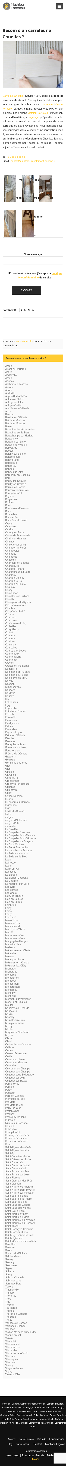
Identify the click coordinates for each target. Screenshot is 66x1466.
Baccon (9, 414)
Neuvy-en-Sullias (14, 1023)
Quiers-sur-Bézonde (16, 1123)
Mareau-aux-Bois (14, 935)
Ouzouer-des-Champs (17, 1071)
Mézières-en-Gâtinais (17, 962)
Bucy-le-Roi (11, 517)
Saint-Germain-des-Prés (18, 1180)
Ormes (9, 1050)
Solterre (9, 1271)
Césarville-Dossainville (17, 535)
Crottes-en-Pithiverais (17, 665)
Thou (8, 1298)
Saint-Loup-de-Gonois (17, 1204)
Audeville (10, 393)
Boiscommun (12, 456)
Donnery (10, 690)
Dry (7, 699)
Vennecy (10, 1329)
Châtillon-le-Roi (13, 581)
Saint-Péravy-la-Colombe (19, 1229)
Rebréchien (11, 1129)
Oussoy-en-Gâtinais (16, 1062)
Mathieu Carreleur (38, 113)
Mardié (9, 932)
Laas (8, 859)
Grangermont (12, 780)
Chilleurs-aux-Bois (15, 605)
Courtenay (11, 659)
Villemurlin (11, 1350)
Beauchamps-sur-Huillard (19, 435)
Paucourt (10, 1092)
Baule (8, 426)
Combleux (11, 617)
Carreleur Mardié (40, 1407)
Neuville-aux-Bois (15, 1020)
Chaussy (10, 587)
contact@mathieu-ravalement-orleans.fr (33, 161)
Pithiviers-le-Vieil (14, 1104)
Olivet (8, 1041)
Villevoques (11, 1359)
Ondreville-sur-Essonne (18, 1044)
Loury (8, 914)
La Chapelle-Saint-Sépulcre (20, 838)
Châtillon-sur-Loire (15, 584)
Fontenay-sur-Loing (16, 747)
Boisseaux (11, 462)
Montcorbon (12, 983)
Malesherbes (12, 923)
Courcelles (11, 647)
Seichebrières (13, 1256)
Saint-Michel (12, 1226)
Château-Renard (14, 568)
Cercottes (10, 526)
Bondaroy (10, 465)
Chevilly (9, 599)
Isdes (8, 814)
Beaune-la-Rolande (16, 444)
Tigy (7, 1301)
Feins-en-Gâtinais (15, 735)
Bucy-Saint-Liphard (16, 520)
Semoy (9, 1259)
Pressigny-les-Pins (15, 1117)
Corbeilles (10, 626)
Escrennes (11, 720)
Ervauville (10, 717)
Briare (8, 505)
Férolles (9, 738)
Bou (7, 478)
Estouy (9, 726)
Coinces (9, 614)
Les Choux (11, 892)
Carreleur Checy (28, 1403)
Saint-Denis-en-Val (15, 1168)
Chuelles (10, 608)
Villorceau (10, 1362)
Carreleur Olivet (7, 1414)
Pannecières (12, 1083)
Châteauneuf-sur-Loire (17, 571)
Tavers (9, 1286)
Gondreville (11, 777)
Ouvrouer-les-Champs (17, 1068)
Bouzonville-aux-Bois (17, 490)
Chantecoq (11, 556)
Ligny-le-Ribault (14, 896)
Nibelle (9, 1029)
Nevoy (8, 1026)
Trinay (8, 1320)
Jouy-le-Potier (13, 823)
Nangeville (11, 1011)
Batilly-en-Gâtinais (15, 420)
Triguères (10, 1316)
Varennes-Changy (15, 1326)
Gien (8, 768)
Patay (8, 1089)
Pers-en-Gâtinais (14, 1095)
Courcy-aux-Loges (15, 650)
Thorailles (10, 1295)
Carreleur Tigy (56, 1407)
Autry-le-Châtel (13, 405)
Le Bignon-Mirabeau (16, 877)
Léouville (10, 886)
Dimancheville (13, 687)
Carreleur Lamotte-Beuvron (50, 1403)
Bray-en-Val (11, 499)
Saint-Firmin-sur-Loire (17, 1174)
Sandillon (10, 1244)
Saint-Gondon (13, 1183)
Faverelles (11, 729)
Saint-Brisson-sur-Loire (18, 1159)
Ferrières (10, 741)
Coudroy (10, 638)
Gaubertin (10, 756)
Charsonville (12, 565)
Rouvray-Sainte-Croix (17, 1135)
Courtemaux (12, 653)
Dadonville (11, 668)
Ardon (8, 366)
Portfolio (41, 1439)
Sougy (8, 1274)
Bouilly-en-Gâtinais (15, 484)
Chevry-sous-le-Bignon (18, 602)
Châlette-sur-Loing (15, 544)
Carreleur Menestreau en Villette (38, 1418)
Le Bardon (11, 874)
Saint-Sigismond (14, 1238)
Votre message (33, 254)
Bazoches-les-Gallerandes (20, 429)
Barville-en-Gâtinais (16, 417)
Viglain (9, 1338)
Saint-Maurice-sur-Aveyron (20, 1220)
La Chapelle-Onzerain (17, 832)
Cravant (9, 662)
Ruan (8, 1144)
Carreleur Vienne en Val (49, 1411)
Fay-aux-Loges (13, 732)
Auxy (8, 411)
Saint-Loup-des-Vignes (18, 1207)
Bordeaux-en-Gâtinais (17, 475)
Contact (37, 1444)
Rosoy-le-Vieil (12, 1132)
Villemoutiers (12, 1347)
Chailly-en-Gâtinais (15, 538)
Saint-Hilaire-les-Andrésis (19, 1186)
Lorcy (8, 908)
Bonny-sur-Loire (14, 472)
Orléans (9, 1047)
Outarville (10, 1065)
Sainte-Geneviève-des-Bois (20, 1241)
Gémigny (10, 759)
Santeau (10, 1247)
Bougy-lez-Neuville (15, 481)
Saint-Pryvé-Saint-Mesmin (19, 1235)
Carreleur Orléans (13, 95)
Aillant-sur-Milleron (15, 369)
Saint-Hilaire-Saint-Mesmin (20, 1189)
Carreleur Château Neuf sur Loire (21, 1411)
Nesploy (9, 1017)
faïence (58, 104)
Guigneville (11, 790)
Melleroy (10, 947)
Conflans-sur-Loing (15, 623)
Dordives (10, 693)
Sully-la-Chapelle (14, 1277)
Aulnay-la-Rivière (14, 399)
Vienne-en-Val (13, 1335)
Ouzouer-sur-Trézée (16, 1080)
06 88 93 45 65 (16, 156)
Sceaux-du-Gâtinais (16, 1253)
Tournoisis (11, 1307)
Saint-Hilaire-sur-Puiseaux (19, 1192)
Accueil (11, 1439)
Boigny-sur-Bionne (15, 453)
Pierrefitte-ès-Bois (15, 1098)
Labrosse (10, 862)
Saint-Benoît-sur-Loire (17, 1156)
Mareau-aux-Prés (15, 938)
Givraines (10, 774)
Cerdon (9, 529)
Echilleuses (11, 702)
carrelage (47, 104)
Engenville (11, 708)
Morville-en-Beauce (16, 1002)
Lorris (8, 911)
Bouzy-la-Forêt (13, 493)
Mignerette (11, 971)
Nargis (8, 1014)
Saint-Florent (12, 1177)
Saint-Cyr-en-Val (14, 1162)
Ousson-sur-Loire (15, 1059)
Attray (8, 390)
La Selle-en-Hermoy (16, 853)
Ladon (8, 865)
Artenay (9, 381)
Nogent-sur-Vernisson (17, 1032)
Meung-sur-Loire (14, 959)
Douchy (9, 696)
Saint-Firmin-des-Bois (17, 1171)
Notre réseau (23, 1444)
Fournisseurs (56, 1439)
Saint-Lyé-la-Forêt (15, 1210)
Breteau (9, 502)
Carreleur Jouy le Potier (28, 1414)
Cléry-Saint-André (15, 611)
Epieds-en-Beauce (15, 711)
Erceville (10, 714)
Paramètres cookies (36, 1451)
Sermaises (11, 1265)
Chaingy (9, 541)
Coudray (10, 635)
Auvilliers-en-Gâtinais (17, 408)
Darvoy (9, 680)
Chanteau (10, 553)
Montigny (10, 992)
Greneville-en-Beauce (17, 783)
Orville (8, 1056)
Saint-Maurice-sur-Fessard (20, 1223)
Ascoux (9, 387)
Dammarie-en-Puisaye (17, 671)
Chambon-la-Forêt (15, 547)
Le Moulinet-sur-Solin (17, 883)
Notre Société (26, 1439)
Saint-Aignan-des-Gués (18, 1147)
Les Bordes (11, 889)
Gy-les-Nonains (14, 796)
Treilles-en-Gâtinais (16, 1313)
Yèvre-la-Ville (12, 1374)
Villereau (10, 1356)
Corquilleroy (12, 629)
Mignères (10, 968)
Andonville (11, 375)
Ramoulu (10, 1126)
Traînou (9, 1310)
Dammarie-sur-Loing (16, 674)
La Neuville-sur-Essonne (18, 850)
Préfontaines (12, 1111)
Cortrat (9, 632)
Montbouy (10, 980)
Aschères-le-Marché (16, 384)
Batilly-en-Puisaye (15, 423)
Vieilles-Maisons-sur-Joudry (20, 1332)
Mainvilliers (11, 920)
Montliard (10, 995)
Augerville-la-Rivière (16, 396)
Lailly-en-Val (12, 868)
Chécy (8, 590)
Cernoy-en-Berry (14, 532)
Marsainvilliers (13, 944)
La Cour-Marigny (14, 844)
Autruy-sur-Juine (14, 402)
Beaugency (11, 438)
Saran (8, 1250)
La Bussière (11, 829)
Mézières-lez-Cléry (15, 965)
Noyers (9, 1035)
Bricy (8, 511)
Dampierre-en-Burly (16, 677)
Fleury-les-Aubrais (15, 744)
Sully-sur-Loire (13, 1280)
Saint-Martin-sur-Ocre (17, 1217)
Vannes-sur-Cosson (16, 1323)
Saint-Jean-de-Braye (16, 1195)
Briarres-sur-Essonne (17, 508)
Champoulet (12, 550)
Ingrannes (11, 805)
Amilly (8, 372)
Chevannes (11, 593)
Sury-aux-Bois (13, 1283)
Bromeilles (11, 514)
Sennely (9, 1262)
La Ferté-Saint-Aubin (17, 847)
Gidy (7, 765)
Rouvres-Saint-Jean (16, 1138)
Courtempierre (13, 656)
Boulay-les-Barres (15, 487)
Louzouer (10, 917)
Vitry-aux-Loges (14, 1368)
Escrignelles (12, 723)
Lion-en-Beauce (14, 899)
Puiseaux (10, 1120)
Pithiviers (10, 1101)
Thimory (9, 1292)
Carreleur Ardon (48, 1414)
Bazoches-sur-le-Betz (17, 432)
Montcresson (12, 986)
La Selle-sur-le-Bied (16, 856)
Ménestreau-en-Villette (17, 950)
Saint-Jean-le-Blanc (16, 1201)
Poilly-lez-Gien (13, 1108)
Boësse (9, 450)
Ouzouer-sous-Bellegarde (19, 1074)
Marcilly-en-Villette (15, 929)
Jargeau (9, 817)
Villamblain (11, 1341)
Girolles (9, 771)
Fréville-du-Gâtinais (16, 753)
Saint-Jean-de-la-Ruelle (18, 1198)
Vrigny (8, 1371)
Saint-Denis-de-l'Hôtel (17, 1165)
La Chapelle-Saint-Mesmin (20, 835)
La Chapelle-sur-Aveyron (19, 841)
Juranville (10, 826)
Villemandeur (12, 1344)
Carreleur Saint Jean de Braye (16, 1407)
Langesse (10, 871)
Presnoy (9, 1114)
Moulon (9, 1005)
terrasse (7, 108)
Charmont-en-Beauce (17, 562)
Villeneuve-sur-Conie (16, 1353)
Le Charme (11, 880)
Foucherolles (12, 750)
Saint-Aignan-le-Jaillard (18, 1150)
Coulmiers (11, 644)
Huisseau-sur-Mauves (17, 802)
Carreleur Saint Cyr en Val (31, 1422)
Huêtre (9, 799)
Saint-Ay (10, 1153)
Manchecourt (12, 926)
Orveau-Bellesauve (16, 1053)
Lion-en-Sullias (13, 902)
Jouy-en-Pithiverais (16, 820)
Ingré (8, 808)
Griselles (10, 786)
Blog (10, 1444)
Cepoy (8, 523)
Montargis (10, 974)
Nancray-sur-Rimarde (17, 1008)
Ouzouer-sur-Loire (15, 1077)
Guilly (8, 793)
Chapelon (10, 559)
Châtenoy (10, 574)
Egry (7, 705)
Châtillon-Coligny (14, 578)
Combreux (11, 620)
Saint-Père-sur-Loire (16, 1232)
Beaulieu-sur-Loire (15, 441)
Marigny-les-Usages (16, 941)
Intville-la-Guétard (15, 811)
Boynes (9, 496)
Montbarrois (12, 977)
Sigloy (8, 1268)
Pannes (9, 1086)
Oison (8, 1038)
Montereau (11, 989)
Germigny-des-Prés (16, 762)
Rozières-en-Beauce (16, 1141)
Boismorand (12, 459)
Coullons (10, 641)
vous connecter (24, 341)
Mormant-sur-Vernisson (18, 998)
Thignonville (12, 1289)
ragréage (34, 117)
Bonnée (9, 468)
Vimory (9, 1365)
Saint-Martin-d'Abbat (16, 1214)
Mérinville (10, 953)
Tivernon (10, 1304)
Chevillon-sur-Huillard (17, 596)
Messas (9, 956)
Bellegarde (11, 447)
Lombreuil (10, 905)
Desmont (10, 684)
